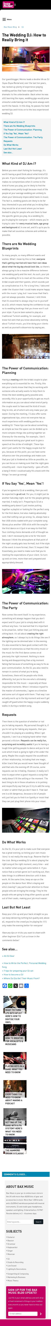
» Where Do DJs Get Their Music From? (21, 978)
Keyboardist (11, 1247)
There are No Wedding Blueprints (19, 125)
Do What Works (11, 144)
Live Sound (11, 1265)
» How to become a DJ (12, 974)
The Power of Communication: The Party (23, 137)
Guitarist (10, 1237)
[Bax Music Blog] (9, 9)
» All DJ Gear (8, 955)
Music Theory (12, 1280)
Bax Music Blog (10, 27)
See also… (8, 152)
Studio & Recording (14, 1262)
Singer (9, 1250)
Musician (10, 1254)
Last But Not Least (13, 148)
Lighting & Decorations (16, 1269)
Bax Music (10, 1193)
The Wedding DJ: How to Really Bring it (24, 37)
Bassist (10, 1240)
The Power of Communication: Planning (23, 129)
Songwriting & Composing (17, 1273)
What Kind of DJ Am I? (14, 122)
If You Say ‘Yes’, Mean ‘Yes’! (16, 133)
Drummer (10, 1244)
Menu (9, 19)
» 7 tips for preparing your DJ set (17, 970)
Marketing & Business (15, 1277)
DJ (22, 27)
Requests (8, 141)
